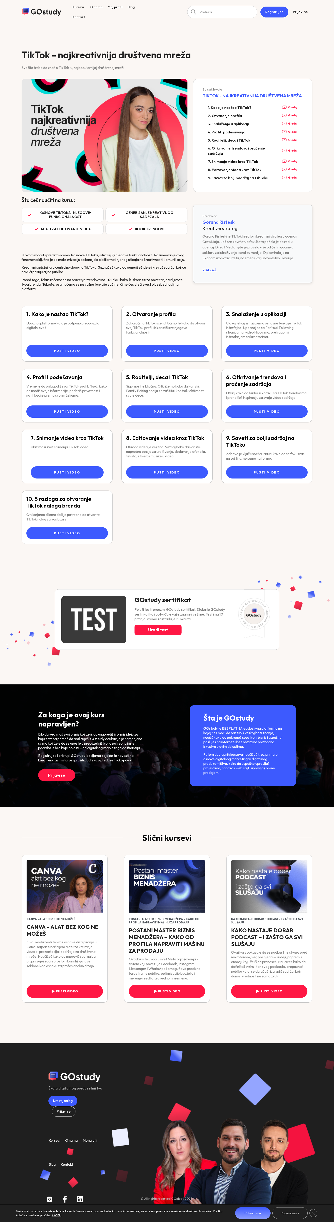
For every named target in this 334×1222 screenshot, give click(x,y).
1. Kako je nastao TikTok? (57, 314)
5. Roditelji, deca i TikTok (157, 377)
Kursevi (54, 1140)
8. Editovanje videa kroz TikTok (165, 437)
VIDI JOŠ (209, 270)
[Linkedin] (80, 1199)
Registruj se (274, 12)
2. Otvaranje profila (151, 314)
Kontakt (67, 1164)
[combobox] (222, 12)
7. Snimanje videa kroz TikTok (67, 437)
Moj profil (90, 1140)
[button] (63, 215)
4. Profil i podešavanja (54, 377)
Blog (52, 1164)
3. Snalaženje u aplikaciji (256, 314)
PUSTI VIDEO (67, 351)
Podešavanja (290, 1213)
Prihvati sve (252, 1213)
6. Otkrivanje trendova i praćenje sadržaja (256, 380)
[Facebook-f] (64, 1199)
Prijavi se (300, 12)
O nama (71, 1140)
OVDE (56, 1215)
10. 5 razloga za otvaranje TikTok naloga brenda (58, 502)
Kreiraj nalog (63, 1100)
